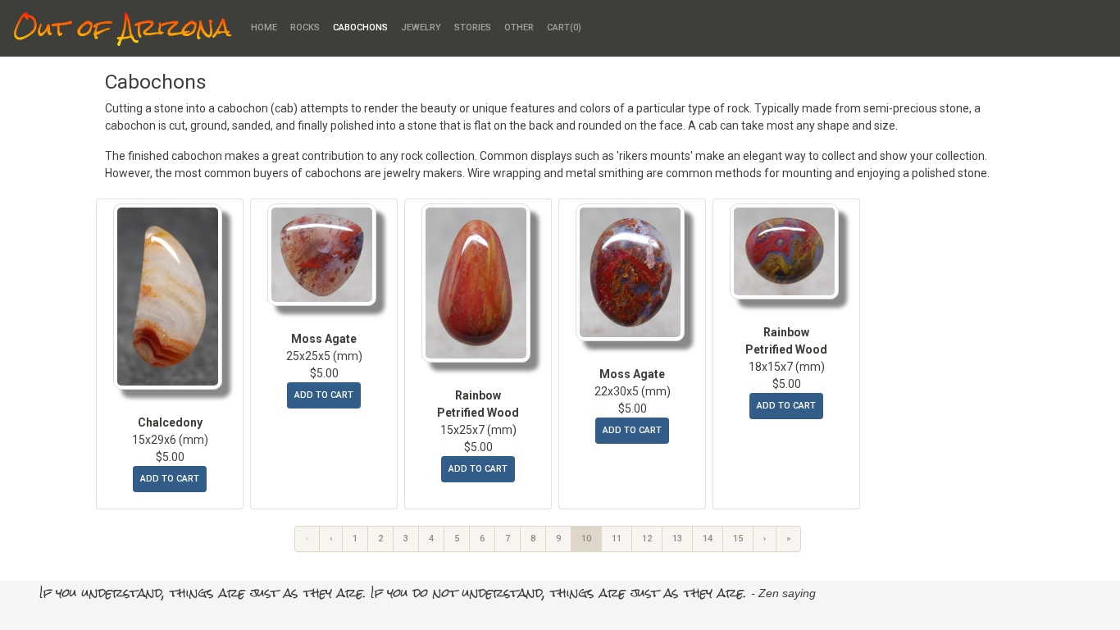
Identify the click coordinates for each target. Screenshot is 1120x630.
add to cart (169, 478)
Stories (472, 27)
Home (264, 27)
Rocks (305, 27)
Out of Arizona (122, 28)
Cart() (564, 27)
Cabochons (360, 27)
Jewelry (421, 27)
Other (519, 27)
